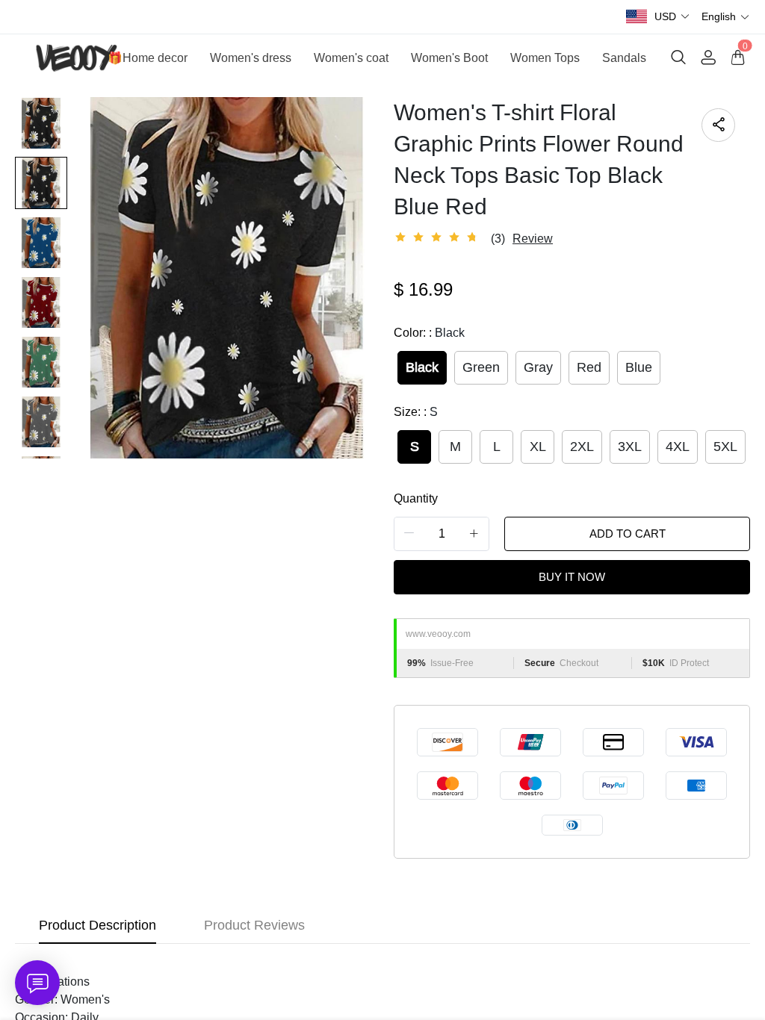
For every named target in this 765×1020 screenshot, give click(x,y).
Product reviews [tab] (254, 925)
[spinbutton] (441, 534)
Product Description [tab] (97, 925)
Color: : (429, 332)
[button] (672, 17)
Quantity (416, 498)
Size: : (416, 411)
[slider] (438, 237)
